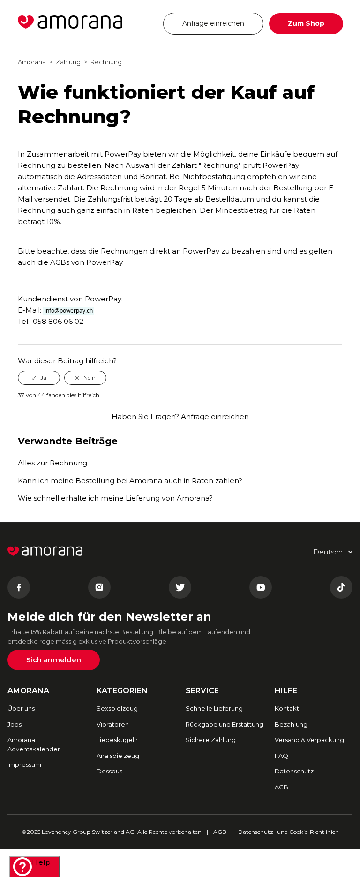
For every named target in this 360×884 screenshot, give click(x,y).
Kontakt (287, 708)
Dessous (109, 771)
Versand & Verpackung (309, 739)
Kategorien (122, 690)
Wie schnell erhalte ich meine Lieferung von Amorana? (115, 498)
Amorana (32, 62)
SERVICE (202, 690)
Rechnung (106, 62)
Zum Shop (306, 23)
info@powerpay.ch (69, 311)
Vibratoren (113, 724)
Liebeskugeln (117, 739)
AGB (281, 787)
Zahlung (68, 62)
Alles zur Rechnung (52, 462)
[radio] (39, 378)
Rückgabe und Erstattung (224, 724)
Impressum (24, 764)
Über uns (21, 708)
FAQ (281, 755)
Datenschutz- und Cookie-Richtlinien (288, 831)
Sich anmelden (53, 659)
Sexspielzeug (117, 708)
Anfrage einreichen (213, 23)
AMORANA (28, 690)
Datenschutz (294, 771)
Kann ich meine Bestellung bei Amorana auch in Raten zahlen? (130, 480)
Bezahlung (291, 724)
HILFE (286, 690)
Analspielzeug (118, 755)
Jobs (15, 724)
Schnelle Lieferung (214, 708)
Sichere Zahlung (211, 739)
